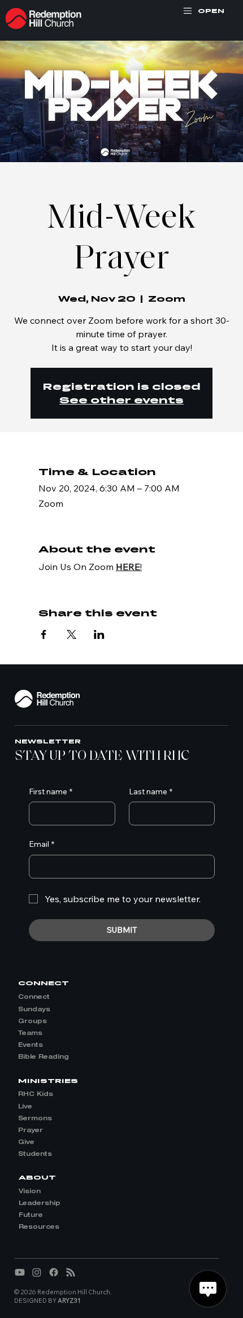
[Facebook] (53, 1272)
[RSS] (70, 1272)
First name (50, 791)
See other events (121, 399)
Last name (150, 791)
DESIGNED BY (47, 1300)
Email (41, 844)
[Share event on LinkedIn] (99, 634)
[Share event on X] (71, 634)
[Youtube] (19, 1272)
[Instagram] (36, 1272)
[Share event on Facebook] (43, 634)
